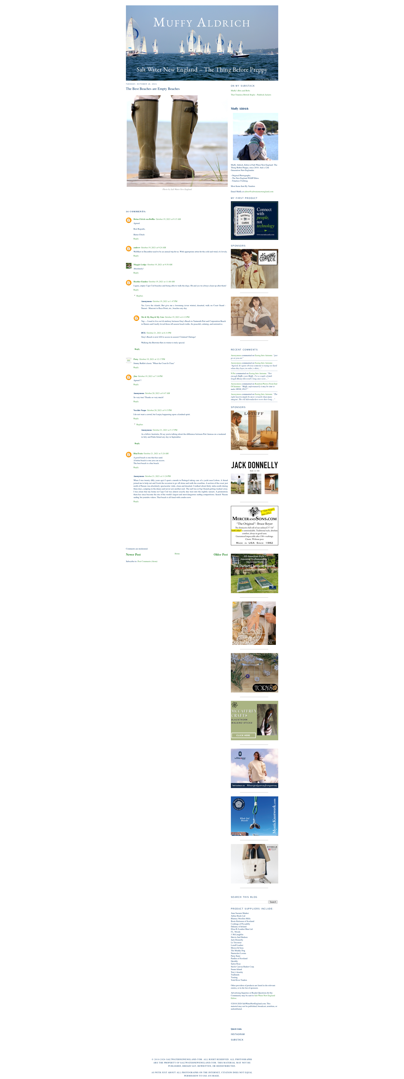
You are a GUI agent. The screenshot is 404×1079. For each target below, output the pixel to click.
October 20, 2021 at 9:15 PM (159, 410)
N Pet (233, 373)
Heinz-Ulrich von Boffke (144, 218)
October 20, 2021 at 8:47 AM (157, 393)
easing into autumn (263, 355)
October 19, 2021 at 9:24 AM (153, 247)
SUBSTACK (237, 1040)
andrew (137, 247)
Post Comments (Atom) (147, 561)
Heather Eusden (141, 281)
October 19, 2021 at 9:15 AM (168, 219)
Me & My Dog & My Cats (152, 316)
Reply (136, 238)
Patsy (136, 359)
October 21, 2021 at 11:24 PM (158, 476)
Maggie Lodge (140, 264)
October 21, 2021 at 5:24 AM (156, 453)
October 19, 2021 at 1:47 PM (165, 301)
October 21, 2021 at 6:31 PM (159, 332)
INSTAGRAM (238, 1034)
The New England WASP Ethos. (245, 178)
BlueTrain (138, 453)
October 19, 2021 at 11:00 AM (162, 281)
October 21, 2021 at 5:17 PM (165, 429)
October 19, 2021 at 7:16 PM (150, 376)
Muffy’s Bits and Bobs (240, 90)
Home (177, 553)
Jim (135, 376)
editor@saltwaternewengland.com (258, 191)
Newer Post (133, 554)
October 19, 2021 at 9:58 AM (159, 264)
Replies (140, 295)
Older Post (221, 554)
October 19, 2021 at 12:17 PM (152, 359)
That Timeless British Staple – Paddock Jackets (251, 94)
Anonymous (236, 355)
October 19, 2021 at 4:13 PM (177, 317)
